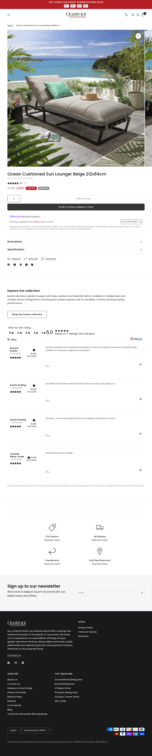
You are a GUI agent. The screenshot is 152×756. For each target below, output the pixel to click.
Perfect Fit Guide (16, 692)
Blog (9, 709)
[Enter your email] (142, 592)
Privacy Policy (85, 627)
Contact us (13, 683)
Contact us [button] (13, 655)
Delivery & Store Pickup (19, 688)
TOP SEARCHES (64, 674)
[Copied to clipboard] (32, 264)
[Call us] (126, 15)
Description (14, 241)
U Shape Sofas (63, 688)
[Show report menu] (140, 365)
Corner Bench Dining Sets (68, 679)
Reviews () (76, 183)
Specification (15, 249)
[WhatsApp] (27, 264)
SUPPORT (13, 674)
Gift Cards (60, 701)
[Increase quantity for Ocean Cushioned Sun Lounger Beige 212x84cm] (18, 198)
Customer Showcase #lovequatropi (27, 713)
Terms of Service (87, 631)
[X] (15, 264)
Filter (14, 339)
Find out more (52, 540)
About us (12, 679)
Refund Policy (14, 696)
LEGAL (82, 622)
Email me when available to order (76, 207)
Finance (11, 701)
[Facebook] (9, 264)
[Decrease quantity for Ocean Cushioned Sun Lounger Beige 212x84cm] (10, 198)
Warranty (83, 636)
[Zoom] (138, 36)
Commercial (14, 705)
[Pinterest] (21, 264)
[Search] (138, 15)
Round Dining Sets (64, 683)
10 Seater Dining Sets (66, 692)
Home (10, 25)
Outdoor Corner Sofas (67, 696)
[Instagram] (18, 663)
